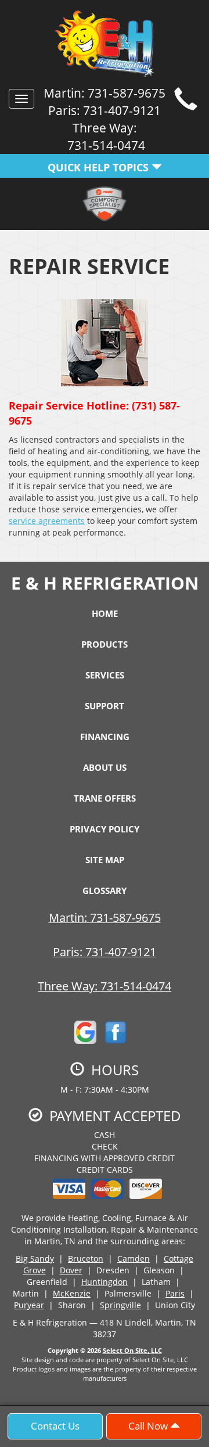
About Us (105, 767)
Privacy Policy (104, 829)
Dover (71, 1270)
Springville (120, 1304)
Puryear (29, 1304)
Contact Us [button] (55, 1425)
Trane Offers (105, 798)
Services (104, 675)
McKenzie (72, 1293)
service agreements (47, 520)
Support (104, 706)
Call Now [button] (149, 1425)
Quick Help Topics (100, 167)
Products (104, 644)
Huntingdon (104, 1281)
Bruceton (85, 1258)
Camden (133, 1258)
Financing (104, 736)
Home (105, 613)
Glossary (104, 890)
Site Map (104, 860)
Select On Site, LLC (132, 1350)
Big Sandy (35, 1258)
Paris (175, 1293)
